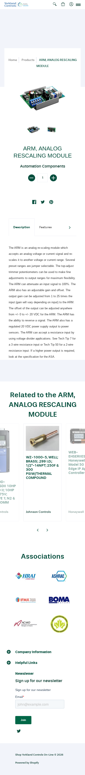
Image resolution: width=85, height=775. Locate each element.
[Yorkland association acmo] (25, 624)
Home (12, 60)
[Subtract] (31, 177)
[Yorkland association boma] (59, 600)
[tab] (22, 227)
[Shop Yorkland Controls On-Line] (16, 4)
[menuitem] (55, 4)
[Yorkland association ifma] (25, 600)
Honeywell (76, 512)
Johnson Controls (38, 512)
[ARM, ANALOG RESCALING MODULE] (34, 130)
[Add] (53, 177)
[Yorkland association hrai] (25, 576)
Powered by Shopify (27, 762)
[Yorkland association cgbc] (59, 624)
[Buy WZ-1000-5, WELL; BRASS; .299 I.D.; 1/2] (42, 438)
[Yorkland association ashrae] (59, 576)
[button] (55, 4)
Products (28, 60)
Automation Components (42, 166)
